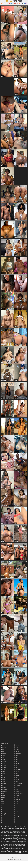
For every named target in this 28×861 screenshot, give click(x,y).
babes (3, 755)
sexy (16, 789)
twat (16, 811)
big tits (3, 769)
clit (2, 785)
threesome (18, 805)
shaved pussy (19, 793)
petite (16, 777)
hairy (3, 811)
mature (17, 755)
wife (16, 820)
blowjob (4, 773)
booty (3, 777)
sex (16, 787)
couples (4, 787)
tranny (17, 809)
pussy (17, 779)
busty (3, 779)
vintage (17, 816)
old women (18, 769)
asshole (4, 753)
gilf (2, 805)
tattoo (16, 801)
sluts (16, 797)
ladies (17, 745)
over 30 (17, 773)
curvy (3, 795)
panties (17, 775)
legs (16, 747)
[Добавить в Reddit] (17, 3)
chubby (4, 783)
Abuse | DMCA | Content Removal (10, 856)
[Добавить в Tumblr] (22, 3)
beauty (3, 763)
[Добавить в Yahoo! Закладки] (26, 3)
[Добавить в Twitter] (24, 3)
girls (3, 807)
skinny (17, 795)
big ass (4, 765)
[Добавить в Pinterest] (15, 3)
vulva (16, 818)
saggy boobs (18, 783)
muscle (17, 763)
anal (3, 749)
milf (16, 757)
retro (16, 781)
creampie (4, 789)
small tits (17, 799)
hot (2, 820)
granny (3, 809)
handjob (4, 814)
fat (2, 799)
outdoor (17, 771)
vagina (17, 814)
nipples (17, 765)
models (17, 759)
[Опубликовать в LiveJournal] (13, 3)
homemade (5, 818)
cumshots (4, 791)
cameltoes (4, 781)
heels (3, 816)
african (3, 745)
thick (16, 803)
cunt (3, 793)
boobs (3, 775)
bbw (3, 757)
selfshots (17, 785)
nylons (17, 767)
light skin (17, 751)
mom (16, 761)
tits (16, 807)
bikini (3, 771)
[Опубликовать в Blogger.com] (2, 3)
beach (3, 759)
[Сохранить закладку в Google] (6, 3)
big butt (4, 767)
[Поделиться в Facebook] (4, 3)
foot (3, 803)
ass (3, 751)
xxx (16, 822)
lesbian (17, 749)
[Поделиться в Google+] (9, 3)
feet (3, 801)
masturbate (18, 753)
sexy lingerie (18, 791)
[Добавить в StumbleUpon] (19, 3)
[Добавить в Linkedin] (11, 3)
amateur (4, 747)
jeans (3, 822)
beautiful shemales (6, 761)
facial (3, 797)
